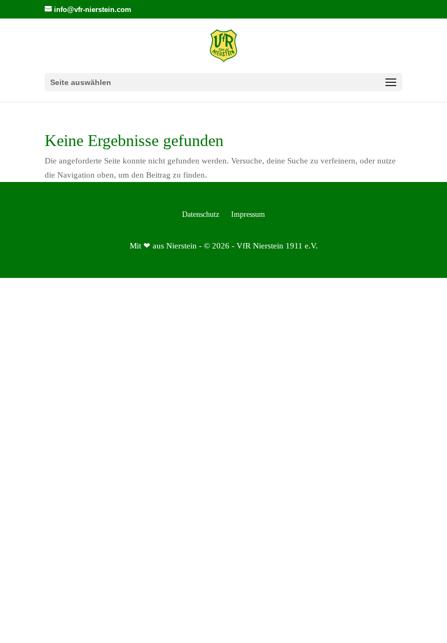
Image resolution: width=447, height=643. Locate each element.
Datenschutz (200, 215)
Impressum (248, 215)
